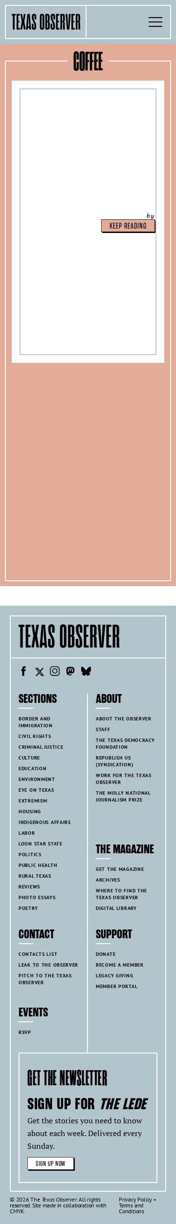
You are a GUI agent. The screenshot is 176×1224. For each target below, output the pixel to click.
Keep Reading (128, 226)
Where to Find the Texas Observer (121, 894)
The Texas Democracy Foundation (125, 743)
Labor (27, 833)
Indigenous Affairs (45, 822)
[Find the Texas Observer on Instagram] (55, 672)
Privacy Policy (135, 1199)
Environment (37, 779)
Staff (103, 729)
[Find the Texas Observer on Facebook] (23, 672)
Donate (105, 954)
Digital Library (116, 908)
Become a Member (120, 965)
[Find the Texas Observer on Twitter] (39, 672)
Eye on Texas (36, 790)
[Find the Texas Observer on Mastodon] (70, 672)
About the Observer (124, 719)
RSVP (25, 1032)
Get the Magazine (120, 869)
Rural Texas (35, 876)
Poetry (28, 908)
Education (32, 768)
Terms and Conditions (131, 1208)
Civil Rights (35, 736)
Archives (108, 880)
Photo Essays (37, 897)
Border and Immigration (36, 722)
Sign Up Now (51, 1163)
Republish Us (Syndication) (114, 761)
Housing (30, 811)
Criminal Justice (41, 747)
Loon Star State (41, 844)
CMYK (17, 1211)
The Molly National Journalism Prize (123, 796)
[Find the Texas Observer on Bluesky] (86, 672)
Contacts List (38, 954)
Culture (29, 758)
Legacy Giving (114, 975)
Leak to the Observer (48, 965)
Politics (30, 854)
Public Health (38, 865)
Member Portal (116, 986)
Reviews (29, 887)
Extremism (33, 801)
